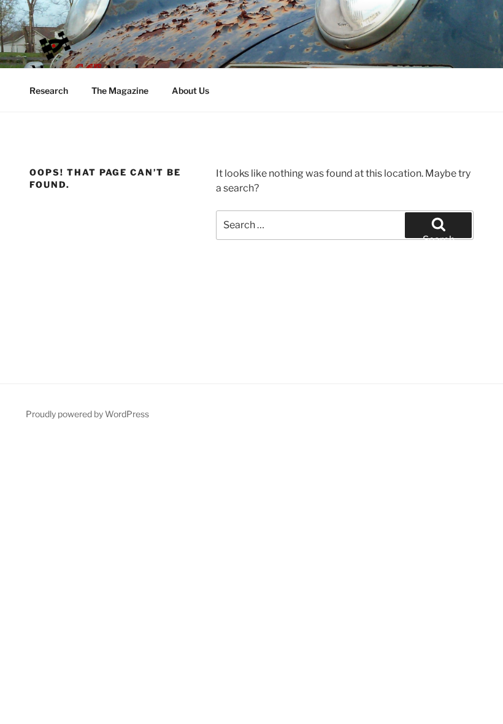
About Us (190, 90)
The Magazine (119, 90)
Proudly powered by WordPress (87, 414)
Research (48, 90)
